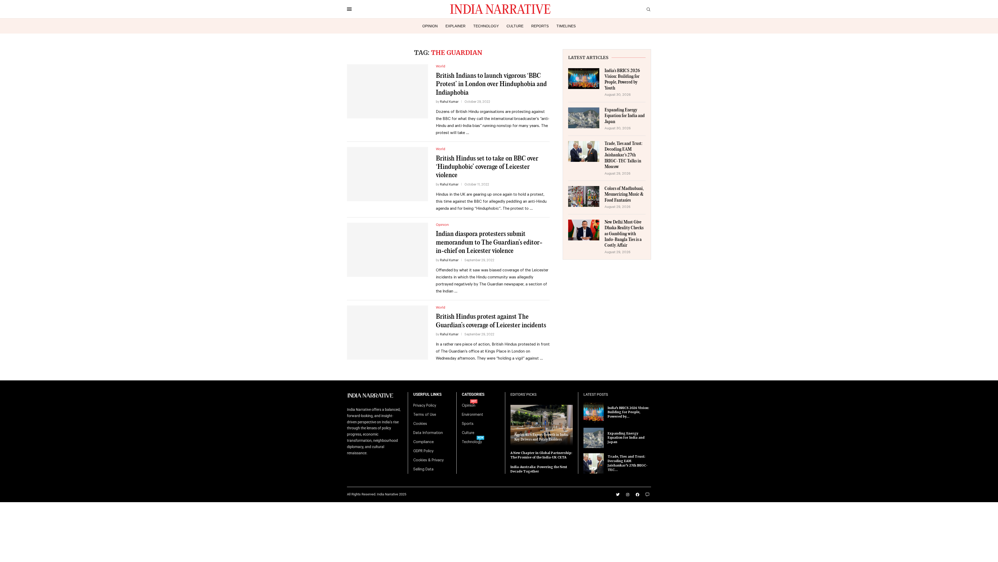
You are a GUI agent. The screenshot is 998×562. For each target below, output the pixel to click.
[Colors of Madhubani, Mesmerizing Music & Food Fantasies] (583, 196)
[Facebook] (637, 494)
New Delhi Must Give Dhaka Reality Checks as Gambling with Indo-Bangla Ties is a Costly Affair (624, 234)
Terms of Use (424, 415)
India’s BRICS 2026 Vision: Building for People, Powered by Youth (622, 80)
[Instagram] (627, 494)
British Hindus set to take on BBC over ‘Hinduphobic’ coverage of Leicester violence (487, 167)
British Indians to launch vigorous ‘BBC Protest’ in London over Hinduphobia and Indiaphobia (491, 84)
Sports (468, 424)
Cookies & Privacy (428, 460)
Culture (515, 26)
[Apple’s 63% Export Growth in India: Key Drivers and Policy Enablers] (541, 425)
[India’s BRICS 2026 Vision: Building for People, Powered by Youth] (583, 78)
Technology (486, 26)
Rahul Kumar (449, 101)
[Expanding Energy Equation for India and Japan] (583, 117)
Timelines (566, 26)
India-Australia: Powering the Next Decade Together (538, 469)
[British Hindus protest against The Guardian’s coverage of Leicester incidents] (387, 332)
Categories (473, 395)
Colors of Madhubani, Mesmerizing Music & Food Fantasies (624, 195)
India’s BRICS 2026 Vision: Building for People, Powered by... (628, 412)
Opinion (430, 26)
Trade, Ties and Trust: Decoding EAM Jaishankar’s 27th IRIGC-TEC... (628, 463)
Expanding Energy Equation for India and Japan (625, 116)
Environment (472, 415)
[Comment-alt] (647, 494)
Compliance (423, 442)
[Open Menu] (349, 9)
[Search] (648, 9)
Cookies (420, 424)
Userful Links (427, 395)
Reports (540, 26)
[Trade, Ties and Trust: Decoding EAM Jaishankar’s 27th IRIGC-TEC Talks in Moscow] (583, 151)
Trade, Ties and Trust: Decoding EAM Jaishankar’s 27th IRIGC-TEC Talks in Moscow (623, 155)
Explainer (455, 26)
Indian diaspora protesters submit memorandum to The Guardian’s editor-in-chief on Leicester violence (489, 242)
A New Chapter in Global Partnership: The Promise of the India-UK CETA (541, 455)
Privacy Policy (424, 405)
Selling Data (423, 469)
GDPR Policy (423, 451)
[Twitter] (617, 494)
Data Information (428, 433)
